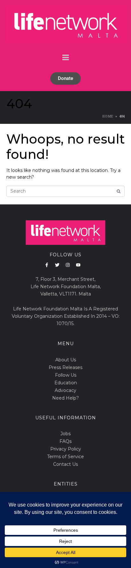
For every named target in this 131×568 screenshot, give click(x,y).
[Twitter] (57, 264)
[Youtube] (78, 264)
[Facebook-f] (46, 264)
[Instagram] (67, 264)
